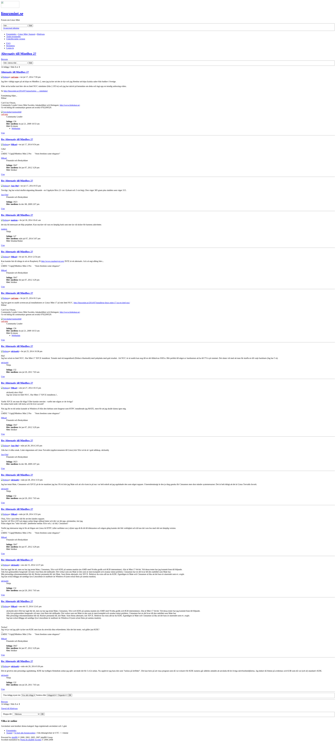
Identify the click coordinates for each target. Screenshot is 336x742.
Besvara (4, 59)
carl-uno (14, 77)
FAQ (8, 43)
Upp (3, 133)
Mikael (14, 144)
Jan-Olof (15, 186)
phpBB (15, 737)
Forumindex (11, 34)
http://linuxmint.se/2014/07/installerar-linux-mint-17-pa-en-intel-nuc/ (102, 303)
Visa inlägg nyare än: (12, 695)
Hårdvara (41, 34)
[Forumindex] (10, 7)
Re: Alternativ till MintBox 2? (17, 139)
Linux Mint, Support (26, 34)
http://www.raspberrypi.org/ (52, 261)
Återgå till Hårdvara (9, 708)
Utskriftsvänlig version (15, 39)
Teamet (9, 733)
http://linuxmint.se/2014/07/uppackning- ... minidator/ (26, 91)
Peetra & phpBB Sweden (30, 740)
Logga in (10, 48)
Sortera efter (41, 695)
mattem (14, 220)
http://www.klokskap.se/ (70, 105)
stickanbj (15, 351)
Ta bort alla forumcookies (24, 733)
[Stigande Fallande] (64, 695)
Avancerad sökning (11, 28)
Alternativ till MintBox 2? (18, 53)
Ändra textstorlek (13, 36)
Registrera (10, 46)
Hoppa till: (7, 714)
